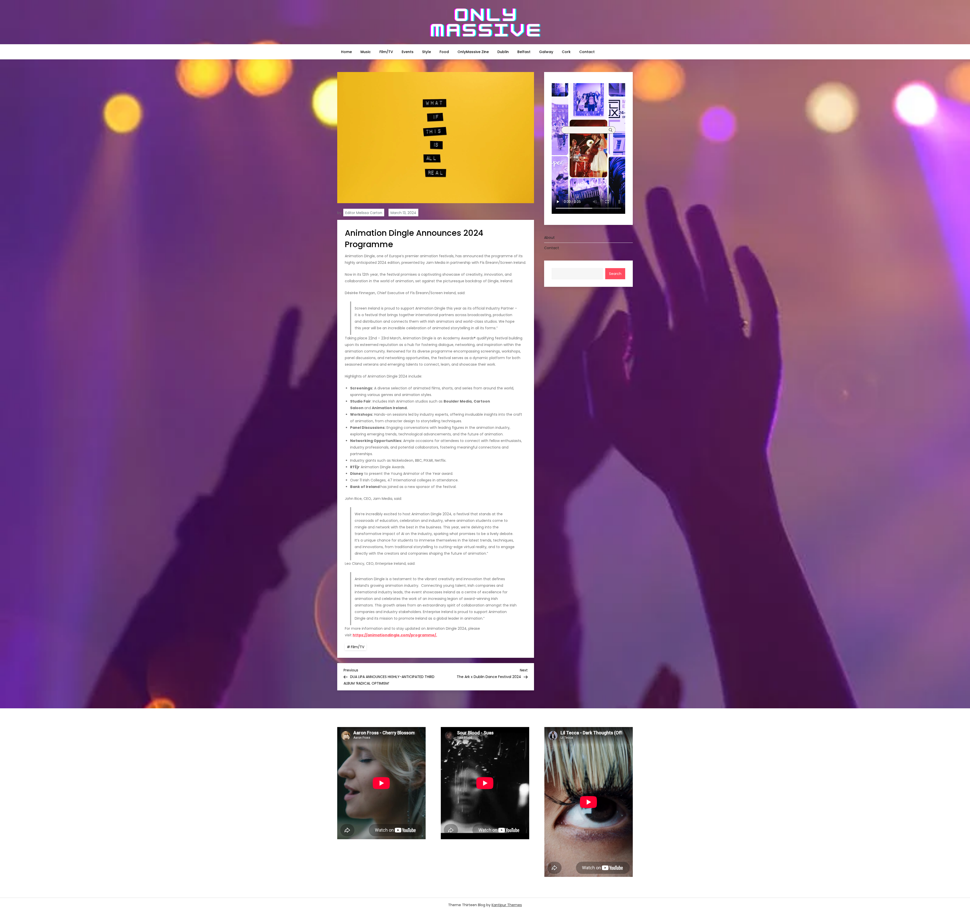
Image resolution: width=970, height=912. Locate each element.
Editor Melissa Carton (363, 212)
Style (426, 51)
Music (365, 51)
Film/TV (386, 51)
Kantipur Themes (507, 904)
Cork (566, 51)
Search (615, 273)
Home (346, 51)
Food (444, 51)
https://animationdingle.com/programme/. (395, 635)
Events (408, 51)
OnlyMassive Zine (473, 51)
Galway (546, 51)
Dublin (503, 51)
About (549, 237)
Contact (587, 51)
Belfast (523, 51)
